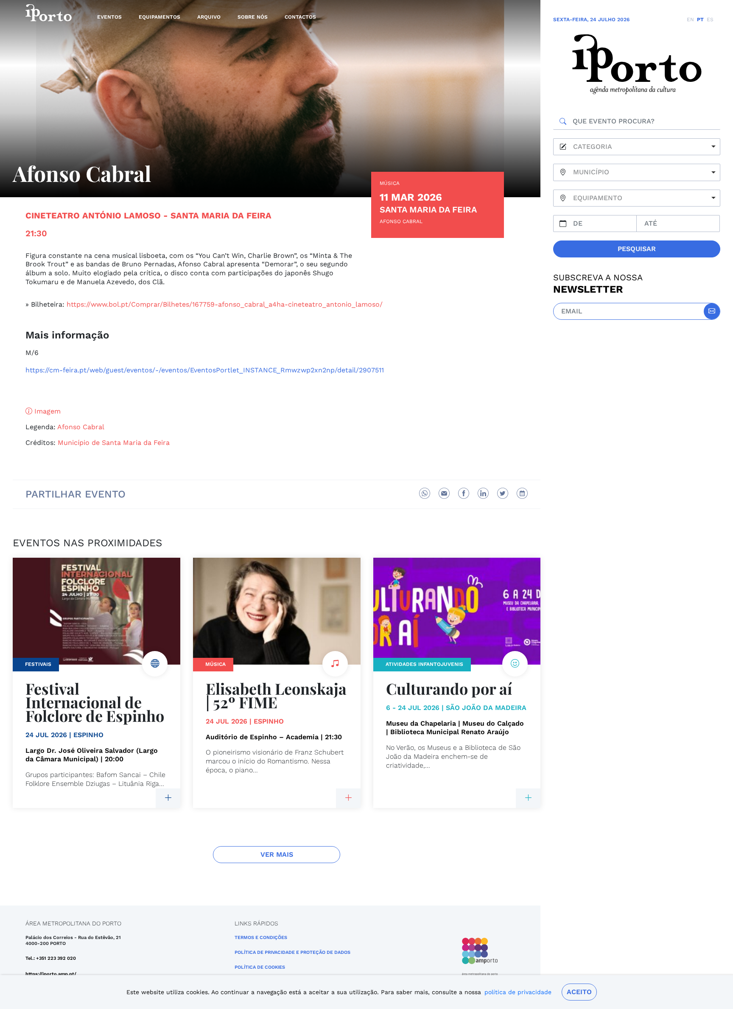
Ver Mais (276, 854)
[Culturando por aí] (528, 798)
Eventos (109, 17)
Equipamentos (159, 17)
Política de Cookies (260, 967)
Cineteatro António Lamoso (93, 215)
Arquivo (209, 17)
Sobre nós (253, 17)
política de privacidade (517, 992)
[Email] (444, 493)
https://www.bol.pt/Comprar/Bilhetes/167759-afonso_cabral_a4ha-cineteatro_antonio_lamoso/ (225, 304)
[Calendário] (522, 493)
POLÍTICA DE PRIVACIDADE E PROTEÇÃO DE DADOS (292, 952)
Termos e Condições (261, 937)
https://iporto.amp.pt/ (50, 974)
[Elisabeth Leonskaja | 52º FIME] (348, 798)
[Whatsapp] (424, 493)
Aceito (579, 992)
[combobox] (636, 147)
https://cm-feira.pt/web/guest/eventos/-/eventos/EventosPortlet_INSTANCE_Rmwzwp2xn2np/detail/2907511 (204, 370)
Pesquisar (637, 249)
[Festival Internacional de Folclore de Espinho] (168, 798)
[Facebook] (463, 493)
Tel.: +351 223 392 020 (50, 958)
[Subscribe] (712, 311)
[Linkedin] (483, 493)
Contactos (300, 17)
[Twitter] (502, 493)
